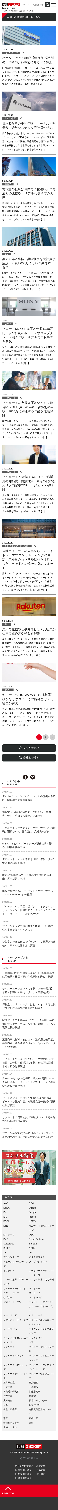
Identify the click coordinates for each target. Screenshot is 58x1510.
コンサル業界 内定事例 (17, 546)
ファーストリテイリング (15, 1320)
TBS (5, 1252)
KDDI (6, 1221)
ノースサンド (10, 1315)
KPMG (32, 1221)
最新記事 (40, 1466)
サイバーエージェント (14, 1288)
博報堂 (8, 184)
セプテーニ (9, 1297)
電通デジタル (10, 1427)
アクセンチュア (11, 1257)
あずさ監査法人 (37, 1257)
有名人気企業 (10, 1409)
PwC (5, 1239)
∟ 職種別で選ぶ (23, 1478)
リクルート (10, 398)
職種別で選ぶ (18, 11)
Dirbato (32, 1208)
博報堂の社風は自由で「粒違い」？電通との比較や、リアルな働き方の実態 (28, 193)
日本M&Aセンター (38, 1400)
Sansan (33, 1244)
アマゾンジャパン (38, 1261)
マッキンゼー (36, 1338)
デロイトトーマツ (12, 1302)
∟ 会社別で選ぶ (23, 1470)
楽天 (7, 254)
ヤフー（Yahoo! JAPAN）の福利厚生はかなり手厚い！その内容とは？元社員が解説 (28, 699)
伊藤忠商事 (34, 1391)
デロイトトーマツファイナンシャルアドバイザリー (41, 1306)
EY (4, 1212)
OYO (31, 1235)
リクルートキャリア (13, 1355)
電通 (31, 1423)
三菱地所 (33, 1387)
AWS (5, 1203)
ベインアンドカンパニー (15, 1338)
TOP (4, 11)
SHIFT (6, 1248)
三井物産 (33, 1382)
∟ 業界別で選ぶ (23, 1474)
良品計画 (33, 1418)
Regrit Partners (36, 1239)
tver (31, 1252)
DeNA (6, 1208)
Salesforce (8, 1244)
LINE (5, 1226)
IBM (5, 1217)
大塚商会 (7, 1400)
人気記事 (40, 1470)
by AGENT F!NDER (8, 8)
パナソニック (11, 53)
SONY (8, 324)
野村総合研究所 (11, 1423)
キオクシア (9, 1270)
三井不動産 (9, 1382)
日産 (5, 1405)
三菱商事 (7, 1387)
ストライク (34, 1293)
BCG (31, 1203)
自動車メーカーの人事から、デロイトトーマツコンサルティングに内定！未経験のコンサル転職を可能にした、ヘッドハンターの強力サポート (27, 559)
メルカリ (7, 1342)
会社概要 (40, 1474)
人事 (31, 11)
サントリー (34, 1288)
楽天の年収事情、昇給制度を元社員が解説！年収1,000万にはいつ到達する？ (28, 263)
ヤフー (8, 690)
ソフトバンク (36, 1297)
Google (32, 1212)
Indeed (32, 1217)
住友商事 (7, 1396)
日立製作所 (10, 118)
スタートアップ (11, 1293)
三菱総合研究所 (11, 1391)
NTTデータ (9, 1235)
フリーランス (10, 1329)
